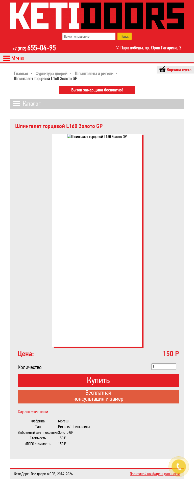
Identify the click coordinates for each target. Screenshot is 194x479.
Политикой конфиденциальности (155, 473)
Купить (98, 380)
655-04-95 (34, 48)
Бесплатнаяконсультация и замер (98, 396)
